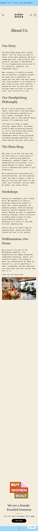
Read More (18, 521)
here (32, 516)
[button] (30, 15)
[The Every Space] (19, 15)
